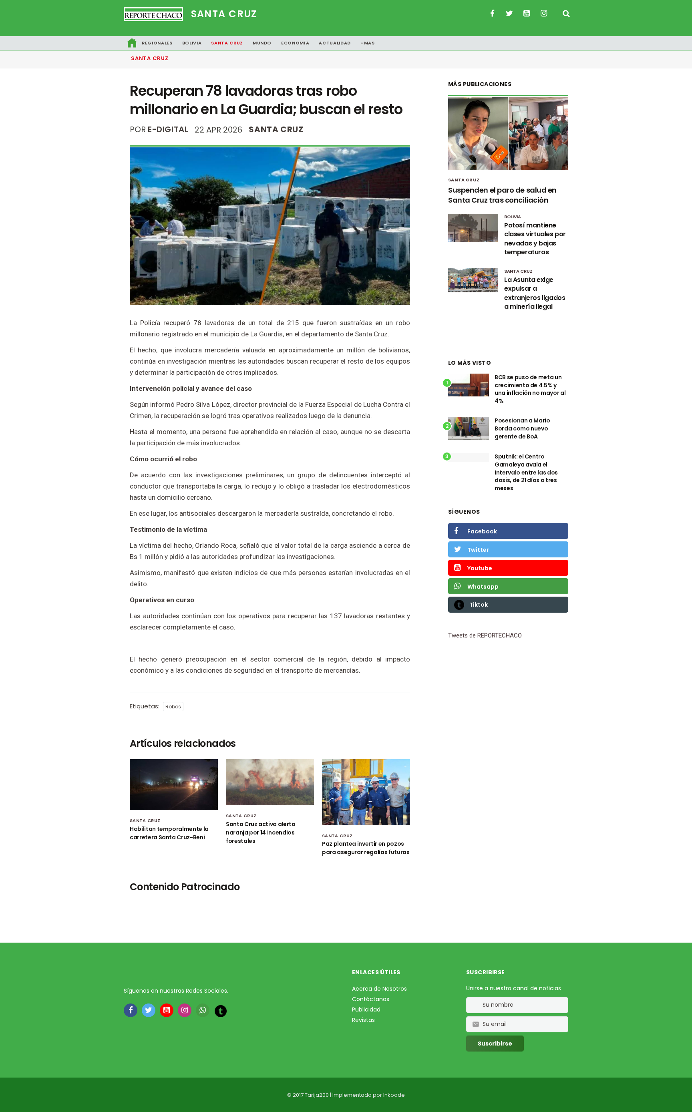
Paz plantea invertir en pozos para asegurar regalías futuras (366, 848)
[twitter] (148, 1010)
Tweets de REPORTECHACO (485, 635)
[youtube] (166, 1010)
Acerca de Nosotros (379, 989)
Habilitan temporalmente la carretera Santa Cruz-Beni (169, 833)
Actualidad (335, 43)
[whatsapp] (202, 1010)
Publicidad (366, 1009)
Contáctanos (370, 999)
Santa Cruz (224, 13)
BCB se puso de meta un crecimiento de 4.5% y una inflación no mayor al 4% (530, 389)
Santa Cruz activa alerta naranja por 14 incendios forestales (261, 832)
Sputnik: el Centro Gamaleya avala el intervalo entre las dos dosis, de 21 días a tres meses (526, 472)
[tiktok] (220, 1010)
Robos (173, 706)
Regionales (157, 43)
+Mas (367, 43)
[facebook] (130, 1010)
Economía (295, 43)
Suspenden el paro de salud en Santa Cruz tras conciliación (502, 195)
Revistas (363, 1020)
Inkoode (394, 1095)
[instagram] (184, 1010)
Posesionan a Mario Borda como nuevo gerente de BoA (522, 428)
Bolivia (192, 43)
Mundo (262, 43)
